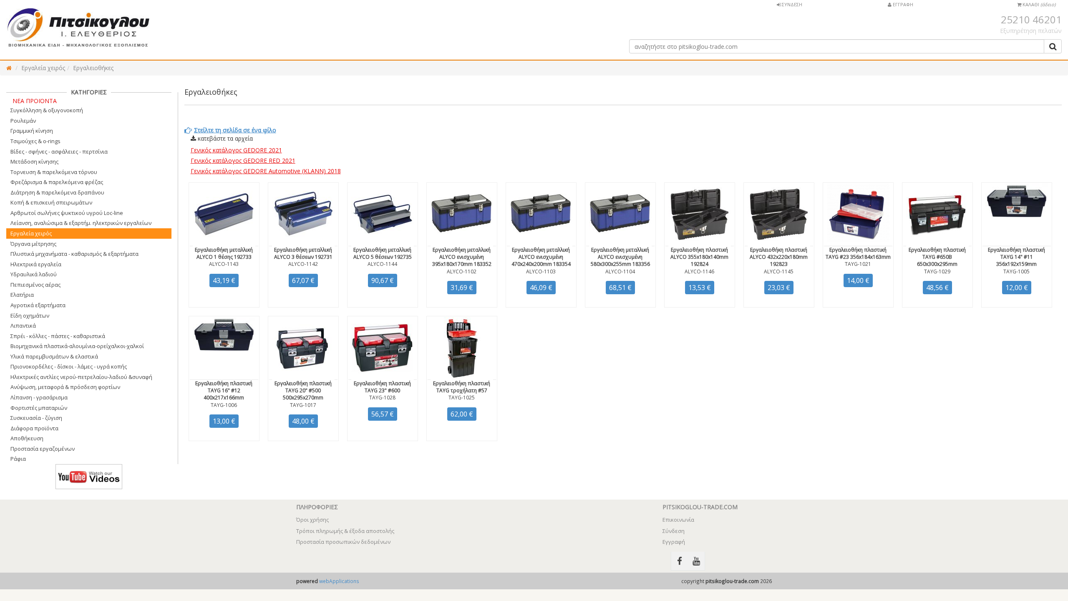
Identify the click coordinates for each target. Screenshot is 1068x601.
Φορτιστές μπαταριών (38, 408)
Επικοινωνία (678, 519)
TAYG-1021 (858, 264)
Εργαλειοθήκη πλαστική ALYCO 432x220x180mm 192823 (779, 257)
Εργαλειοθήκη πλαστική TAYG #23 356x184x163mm (858, 253)
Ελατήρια (22, 294)
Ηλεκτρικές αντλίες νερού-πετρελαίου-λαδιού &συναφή (81, 377)
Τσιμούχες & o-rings (35, 141)
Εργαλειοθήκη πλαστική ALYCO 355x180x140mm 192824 (699, 257)
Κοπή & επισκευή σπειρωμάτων (51, 202)
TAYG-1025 (461, 397)
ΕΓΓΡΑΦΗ (902, 4)
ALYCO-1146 (699, 271)
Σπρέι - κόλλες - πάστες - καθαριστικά (57, 336)
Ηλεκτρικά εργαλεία (35, 264)
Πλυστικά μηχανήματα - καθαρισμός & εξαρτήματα (74, 254)
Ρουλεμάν (23, 120)
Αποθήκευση (26, 438)
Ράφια (18, 458)
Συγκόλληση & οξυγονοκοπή (46, 110)
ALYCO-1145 (778, 271)
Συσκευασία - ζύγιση (36, 418)
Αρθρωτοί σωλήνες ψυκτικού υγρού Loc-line (66, 213)
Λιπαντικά (23, 325)
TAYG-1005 (1016, 271)
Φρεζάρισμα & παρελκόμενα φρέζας (56, 182)
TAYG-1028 (382, 397)
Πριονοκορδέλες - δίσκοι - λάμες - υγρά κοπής (68, 366)
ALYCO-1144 (382, 264)
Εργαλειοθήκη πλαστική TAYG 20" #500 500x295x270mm (303, 390)
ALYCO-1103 (541, 271)
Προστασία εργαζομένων (42, 448)
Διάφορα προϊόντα (34, 428)
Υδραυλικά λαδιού (33, 274)
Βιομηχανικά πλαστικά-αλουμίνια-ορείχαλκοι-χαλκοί (77, 346)
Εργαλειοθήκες (93, 68)
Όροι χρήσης (312, 519)
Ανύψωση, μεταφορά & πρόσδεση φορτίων (65, 387)
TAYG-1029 (937, 271)
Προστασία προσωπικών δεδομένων (343, 541)
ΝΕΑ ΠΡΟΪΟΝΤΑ (35, 101)
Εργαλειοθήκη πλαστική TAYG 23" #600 (382, 387)
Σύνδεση (673, 531)
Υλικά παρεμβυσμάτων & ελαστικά (54, 356)
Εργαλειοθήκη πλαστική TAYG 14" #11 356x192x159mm (1016, 257)
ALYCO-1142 (303, 264)
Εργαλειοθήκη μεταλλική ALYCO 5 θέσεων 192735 (382, 253)
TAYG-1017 (303, 405)
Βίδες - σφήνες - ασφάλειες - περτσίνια (59, 151)
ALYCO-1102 (461, 271)
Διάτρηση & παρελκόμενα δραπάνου (57, 192)
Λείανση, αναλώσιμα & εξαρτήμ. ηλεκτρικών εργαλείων (80, 223)
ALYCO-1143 (224, 264)
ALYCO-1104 (620, 271)
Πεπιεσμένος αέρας (35, 284)
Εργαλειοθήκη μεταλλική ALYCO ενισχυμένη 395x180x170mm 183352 (461, 257)
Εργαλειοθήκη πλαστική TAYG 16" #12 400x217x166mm (223, 390)
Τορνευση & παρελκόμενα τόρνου (53, 172)
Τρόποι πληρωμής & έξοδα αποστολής (345, 531)
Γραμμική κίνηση (31, 130)
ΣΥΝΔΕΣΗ (791, 4)
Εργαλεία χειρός (43, 68)
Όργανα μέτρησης (33, 243)
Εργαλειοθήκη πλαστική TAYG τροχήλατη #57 (461, 387)
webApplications (339, 581)
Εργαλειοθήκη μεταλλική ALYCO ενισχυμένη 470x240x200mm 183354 (541, 257)
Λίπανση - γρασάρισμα (39, 397)
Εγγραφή (673, 541)
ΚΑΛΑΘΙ (1038, 4)
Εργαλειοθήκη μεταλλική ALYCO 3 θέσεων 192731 (303, 253)
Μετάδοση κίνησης (34, 161)
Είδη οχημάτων (29, 315)
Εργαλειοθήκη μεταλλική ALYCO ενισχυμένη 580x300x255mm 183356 (620, 257)
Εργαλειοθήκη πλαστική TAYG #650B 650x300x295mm (937, 257)
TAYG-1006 (224, 405)
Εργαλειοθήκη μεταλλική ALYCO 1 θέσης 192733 (224, 253)
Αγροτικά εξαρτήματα (37, 305)
